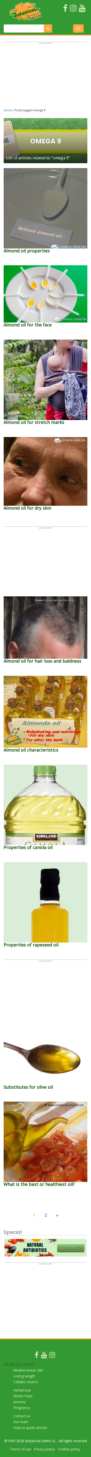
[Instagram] (52, 1356)
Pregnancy (21, 1407)
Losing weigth (24, 1376)
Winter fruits (23, 1396)
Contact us (21, 1416)
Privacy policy (44, 1449)
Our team (20, 1421)
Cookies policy (69, 1449)
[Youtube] (44, 1356)
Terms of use (20, 1449)
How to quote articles (30, 1427)
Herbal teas (22, 1390)
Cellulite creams (25, 1382)
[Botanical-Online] (25, 11)
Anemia (19, 1402)
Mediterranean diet (28, 1370)
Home (8, 110)
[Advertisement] (45, 77)
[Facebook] (37, 1356)
